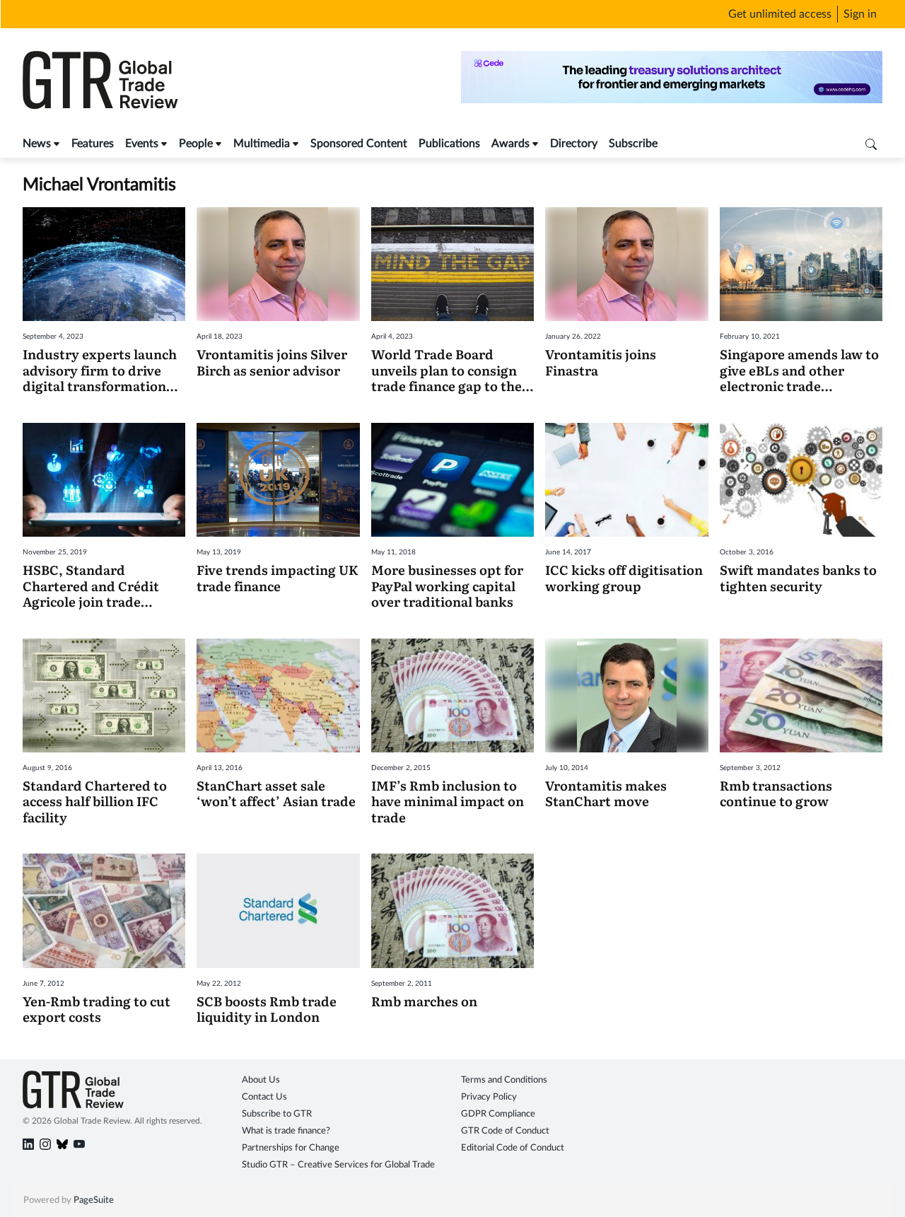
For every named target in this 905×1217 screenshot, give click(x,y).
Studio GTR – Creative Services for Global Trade (338, 1165)
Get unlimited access (779, 14)
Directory (573, 143)
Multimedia (261, 143)
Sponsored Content (358, 143)
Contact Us (264, 1097)
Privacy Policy (489, 1097)
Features (92, 143)
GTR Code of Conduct (505, 1131)
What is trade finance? (286, 1131)
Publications (449, 143)
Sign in (860, 14)
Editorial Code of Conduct (512, 1148)
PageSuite (94, 1200)
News (37, 143)
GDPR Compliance (498, 1114)
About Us (261, 1080)
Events (141, 143)
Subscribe (633, 143)
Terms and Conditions (504, 1080)
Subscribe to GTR (277, 1114)
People (196, 143)
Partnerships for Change (290, 1148)
